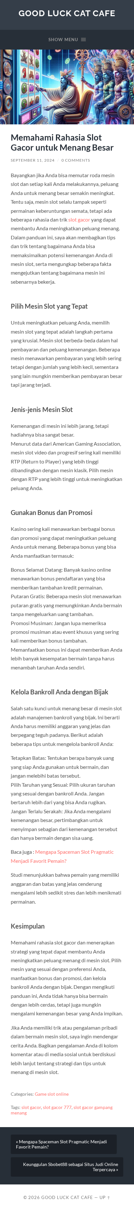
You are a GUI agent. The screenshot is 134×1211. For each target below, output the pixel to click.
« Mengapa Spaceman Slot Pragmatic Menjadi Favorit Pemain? (61, 1144)
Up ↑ (105, 1197)
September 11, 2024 (33, 160)
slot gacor (31, 1107)
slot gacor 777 (57, 1107)
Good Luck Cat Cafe (67, 13)
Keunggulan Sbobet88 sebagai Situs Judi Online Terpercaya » (70, 1167)
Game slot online (52, 1094)
